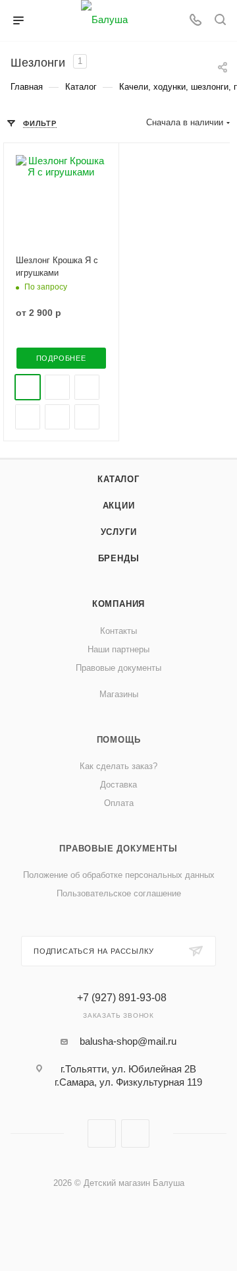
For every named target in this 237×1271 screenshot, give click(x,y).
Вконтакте (102, 1133)
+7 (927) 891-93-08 (122, 998)
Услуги (119, 532)
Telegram (135, 1133)
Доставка (118, 785)
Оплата (119, 803)
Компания (118, 604)
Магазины (118, 694)
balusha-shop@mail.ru (128, 1041)
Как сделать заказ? (118, 766)
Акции (119, 506)
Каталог (118, 479)
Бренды (119, 558)
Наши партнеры (118, 649)
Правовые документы (118, 668)
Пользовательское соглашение (119, 893)
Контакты (118, 631)
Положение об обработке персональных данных (119, 875)
